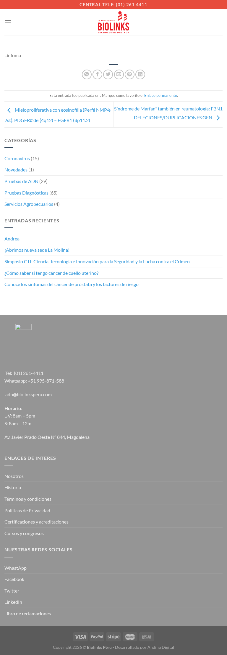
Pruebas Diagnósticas (26, 192)
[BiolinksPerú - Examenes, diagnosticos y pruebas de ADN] (113, 22)
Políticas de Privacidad (27, 510)
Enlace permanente (160, 95)
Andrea (12, 238)
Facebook (14, 579)
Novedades (15, 169)
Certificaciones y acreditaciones (36, 521)
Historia (12, 487)
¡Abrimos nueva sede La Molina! (36, 250)
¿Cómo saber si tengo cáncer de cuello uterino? (51, 273)
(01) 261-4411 (28, 373)
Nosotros (14, 476)
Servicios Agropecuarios (28, 204)
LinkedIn (13, 602)
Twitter (11, 590)
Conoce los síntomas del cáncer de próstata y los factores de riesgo (71, 284)
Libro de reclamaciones (27, 613)
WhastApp (15, 568)
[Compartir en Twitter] (108, 74)
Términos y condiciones (27, 499)
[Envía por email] (119, 74)
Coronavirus (17, 158)
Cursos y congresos (24, 533)
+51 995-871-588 (46, 380)
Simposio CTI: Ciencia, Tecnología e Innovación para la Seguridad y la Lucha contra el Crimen (97, 261)
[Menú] (8, 22)
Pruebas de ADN (21, 181)
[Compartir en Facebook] (97, 74)
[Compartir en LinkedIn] (140, 74)
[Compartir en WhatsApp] (87, 74)
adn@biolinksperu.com (28, 394)
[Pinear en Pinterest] (129, 74)
